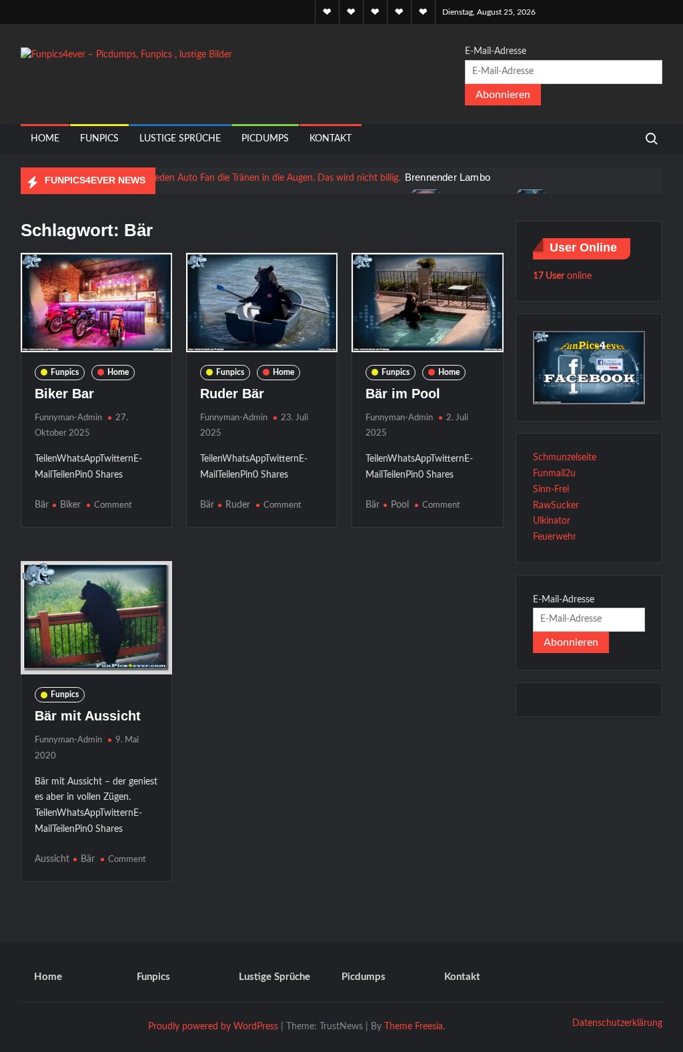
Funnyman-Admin (68, 418)
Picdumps (265, 138)
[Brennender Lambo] (211, 178)
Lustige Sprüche (180, 138)
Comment (113, 505)
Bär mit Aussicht (88, 715)
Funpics (99, 138)
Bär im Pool (403, 393)
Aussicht (52, 859)
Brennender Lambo (447, 177)
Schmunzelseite (564, 457)
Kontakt (330, 138)
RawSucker (556, 505)
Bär (42, 505)
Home (45, 138)
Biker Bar (64, 393)
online (562, 276)
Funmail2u (554, 473)
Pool (400, 505)
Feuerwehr (554, 537)
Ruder (237, 505)
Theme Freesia (413, 1026)
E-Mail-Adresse (495, 51)
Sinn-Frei (551, 489)
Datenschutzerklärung (617, 1023)
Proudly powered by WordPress (213, 1026)
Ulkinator (551, 521)
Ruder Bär (232, 393)
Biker (70, 505)
